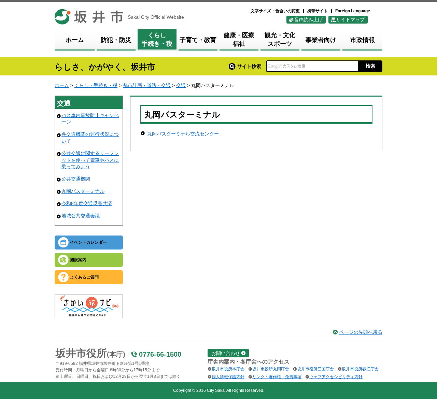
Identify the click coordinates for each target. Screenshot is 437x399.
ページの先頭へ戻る (360, 332)
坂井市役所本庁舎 (228, 369)
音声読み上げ (308, 19)
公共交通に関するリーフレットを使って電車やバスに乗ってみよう (90, 160)
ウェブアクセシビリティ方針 (336, 376)
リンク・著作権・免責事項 (276, 376)
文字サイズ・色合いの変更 (275, 11)
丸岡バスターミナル (82, 191)
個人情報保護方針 (228, 376)
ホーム (62, 85)
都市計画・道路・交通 (147, 85)
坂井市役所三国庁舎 (315, 369)
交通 (181, 85)
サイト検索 (249, 66)
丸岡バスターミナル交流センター (183, 134)
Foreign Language (352, 11)
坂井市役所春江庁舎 (360, 369)
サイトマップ (350, 19)
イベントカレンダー (88, 242)
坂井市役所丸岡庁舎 (270, 369)
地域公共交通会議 (80, 215)
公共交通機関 (75, 179)
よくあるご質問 (84, 277)
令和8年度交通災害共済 (86, 203)
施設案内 (78, 259)
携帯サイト (317, 11)
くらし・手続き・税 (95, 85)
